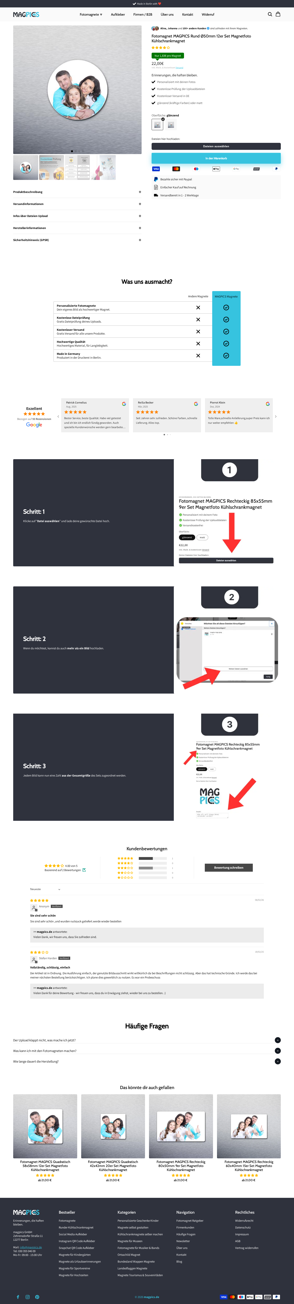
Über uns (167, 14)
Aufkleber (118, 14)
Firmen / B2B (142, 14)
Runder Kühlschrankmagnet (76, 1227)
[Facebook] (18, 1297)
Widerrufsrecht (244, 1220)
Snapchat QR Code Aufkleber (76, 1248)
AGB (237, 1241)
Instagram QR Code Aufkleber (77, 1241)
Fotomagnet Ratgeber (189, 1220)
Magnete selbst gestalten (133, 1227)
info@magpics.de (31, 1247)
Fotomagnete (67, 1220)
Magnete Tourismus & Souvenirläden (140, 1275)
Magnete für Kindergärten (75, 1255)
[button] (161, 48)
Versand (179, 67)
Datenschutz (243, 1227)
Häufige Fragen (185, 1234)
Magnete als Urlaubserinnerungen (80, 1261)
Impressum (242, 1234)
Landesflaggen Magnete (132, 1268)
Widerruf (208, 14)
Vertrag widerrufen (246, 1248)
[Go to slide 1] (164, 434)
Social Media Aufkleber (73, 1234)
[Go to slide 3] (170, 434)
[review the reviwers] (124, 405)
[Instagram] (28, 1297)
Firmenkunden (185, 1227)
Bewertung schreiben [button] (228, 867)
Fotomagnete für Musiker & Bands (138, 1248)
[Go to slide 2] (167, 434)
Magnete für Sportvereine (74, 1268)
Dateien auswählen (216, 146)
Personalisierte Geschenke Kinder (138, 1220)
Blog (179, 1261)
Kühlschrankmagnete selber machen (140, 1234)
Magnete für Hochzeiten (73, 1275)
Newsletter (183, 1241)
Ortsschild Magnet (129, 1255)
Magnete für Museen (130, 1241)
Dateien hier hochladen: (166, 139)
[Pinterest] (37, 1297)
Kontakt (187, 14)
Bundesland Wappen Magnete (136, 1261)
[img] (39, 900)
